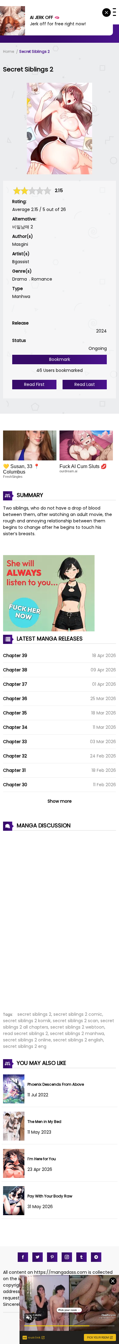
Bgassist (20, 262)
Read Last (84, 384)
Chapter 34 (15, 727)
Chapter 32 (15, 756)
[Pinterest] (52, 1257)
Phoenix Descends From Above (55, 1084)
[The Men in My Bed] (15, 1139)
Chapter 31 (14, 770)
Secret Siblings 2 (34, 51)
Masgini (20, 244)
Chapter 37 (15, 684)
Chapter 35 (15, 713)
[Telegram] (96, 1257)
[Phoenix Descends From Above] (15, 1102)
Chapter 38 (15, 670)
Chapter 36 (15, 699)
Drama (19, 279)
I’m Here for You (41, 1158)
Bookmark (59, 359)
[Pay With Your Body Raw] (15, 1214)
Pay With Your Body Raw (49, 1196)
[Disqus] (59, 917)
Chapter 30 (15, 785)
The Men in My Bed (44, 1121)
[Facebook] (23, 1257)
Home (8, 51)
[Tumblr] (81, 1257)
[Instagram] (67, 1257)
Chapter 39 (15, 655)
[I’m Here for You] (15, 1176)
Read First (34, 384)
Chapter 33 (15, 742)
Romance (41, 279)
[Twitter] (37, 1257)
